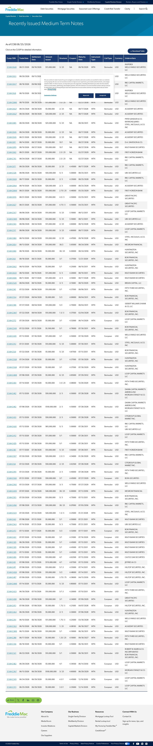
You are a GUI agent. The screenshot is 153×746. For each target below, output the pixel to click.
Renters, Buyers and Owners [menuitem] (136, 2)
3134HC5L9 (11, 352)
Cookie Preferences (102, 744)
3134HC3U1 (11, 653)
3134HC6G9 (12, 179)
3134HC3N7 (12, 672)
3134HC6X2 (11, 152)
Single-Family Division (77, 717)
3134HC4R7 (11, 577)
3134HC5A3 (11, 524)
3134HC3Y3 (11, 687)
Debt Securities (47, 9)
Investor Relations (48, 726)
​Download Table (138, 51)
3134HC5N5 (12, 485)
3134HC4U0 (11, 427)
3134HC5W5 (12, 219)
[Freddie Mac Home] (15, 9)
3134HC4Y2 (11, 436)
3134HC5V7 (11, 213)
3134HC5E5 (11, 498)
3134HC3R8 (11, 638)
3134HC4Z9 (11, 444)
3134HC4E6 (11, 557)
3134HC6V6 (11, 132)
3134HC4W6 (12, 584)
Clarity (127, 9)
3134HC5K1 (11, 289)
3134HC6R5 (11, 123)
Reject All (86, 95)
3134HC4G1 (11, 537)
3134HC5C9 (11, 513)
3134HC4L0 (11, 519)
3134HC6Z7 (11, 205)
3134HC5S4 (11, 297)
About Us (44, 717)
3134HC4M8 (12, 375)
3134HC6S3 (11, 76)
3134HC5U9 (11, 283)
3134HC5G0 (12, 478)
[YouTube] (137, 744)
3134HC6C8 (11, 273)
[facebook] (23, 700)
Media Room (46, 721)
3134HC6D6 (11, 278)
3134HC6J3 (11, 259)
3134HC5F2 (11, 344)
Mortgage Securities (66, 9)
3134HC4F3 (11, 606)
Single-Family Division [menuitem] (74, 2)
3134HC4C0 (11, 592)
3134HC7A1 (11, 159)
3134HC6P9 (11, 147)
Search (142, 9)
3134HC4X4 (11, 383)
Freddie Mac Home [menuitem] (56, 2)
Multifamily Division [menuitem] (94, 2)
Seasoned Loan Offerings (89, 9)
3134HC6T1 (11, 167)
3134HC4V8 (11, 336)
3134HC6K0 (11, 251)
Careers (44, 731)
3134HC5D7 (11, 456)
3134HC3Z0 (11, 542)
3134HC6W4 (12, 191)
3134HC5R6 (11, 305)
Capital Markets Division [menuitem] (113, 2)
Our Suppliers (46, 736)
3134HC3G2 (12, 626)
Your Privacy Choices (117, 744)
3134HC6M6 (12, 103)
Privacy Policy (74, 744)
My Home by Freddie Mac (106, 726)
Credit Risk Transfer (112, 9)
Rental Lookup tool (102, 721)
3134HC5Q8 (12, 360)
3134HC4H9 (12, 491)
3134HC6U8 (11, 67)
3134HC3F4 (11, 620)
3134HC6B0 (11, 238)
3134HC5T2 (11, 321)
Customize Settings (50, 95)
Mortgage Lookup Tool (104, 717)
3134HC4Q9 (12, 572)
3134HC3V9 (11, 679)
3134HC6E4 (11, 245)
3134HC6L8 (11, 93)
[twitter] (18, 700)
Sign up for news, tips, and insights (133, 722)
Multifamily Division (76, 721)
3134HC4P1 (11, 567)
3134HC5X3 (11, 224)
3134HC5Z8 (11, 173)
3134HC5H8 (12, 328)
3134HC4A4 (11, 612)
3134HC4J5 (11, 562)
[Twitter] (146, 744)
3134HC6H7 (12, 84)
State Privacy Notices (87, 744)
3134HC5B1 (11, 450)
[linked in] (28, 700)
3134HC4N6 (12, 505)
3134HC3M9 (12, 631)
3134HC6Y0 (11, 197)
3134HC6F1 (11, 142)
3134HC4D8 (11, 599)
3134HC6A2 (11, 267)
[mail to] (33, 700)
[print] (38, 700)
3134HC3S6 (11, 644)
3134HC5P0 (11, 472)
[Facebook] (133, 744)
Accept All (103, 95)
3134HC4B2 (11, 664)
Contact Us (127, 717)
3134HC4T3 (11, 531)
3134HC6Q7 (12, 109)
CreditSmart (100, 731)
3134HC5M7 (12, 313)
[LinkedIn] (142, 744)
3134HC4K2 (11, 394)
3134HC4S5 (11, 417)
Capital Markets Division (77, 726)
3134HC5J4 (11, 464)
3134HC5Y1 (11, 230)
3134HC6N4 (12, 186)
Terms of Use (63, 744)
